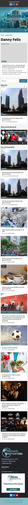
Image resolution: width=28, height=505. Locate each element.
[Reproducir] (3, 143)
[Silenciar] (22, 143)
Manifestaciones (5, 254)
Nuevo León (16, 312)
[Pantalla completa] (25, 143)
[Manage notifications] (3, 501)
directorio (15, 471)
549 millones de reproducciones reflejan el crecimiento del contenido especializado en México (14, 435)
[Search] (25, 30)
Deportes (4, 344)
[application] (14, 137)
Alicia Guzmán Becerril (13, 121)
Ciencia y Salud (5, 371)
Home (2, 35)
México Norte (10, 312)
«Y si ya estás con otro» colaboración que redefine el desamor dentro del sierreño (13, 66)
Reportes (4, 114)
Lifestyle (4, 61)
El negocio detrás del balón (9, 348)
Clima (3, 226)
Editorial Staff (11, 68)
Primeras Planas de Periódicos (8, 283)
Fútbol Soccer (10, 344)
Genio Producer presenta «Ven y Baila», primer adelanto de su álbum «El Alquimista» (13, 405)
